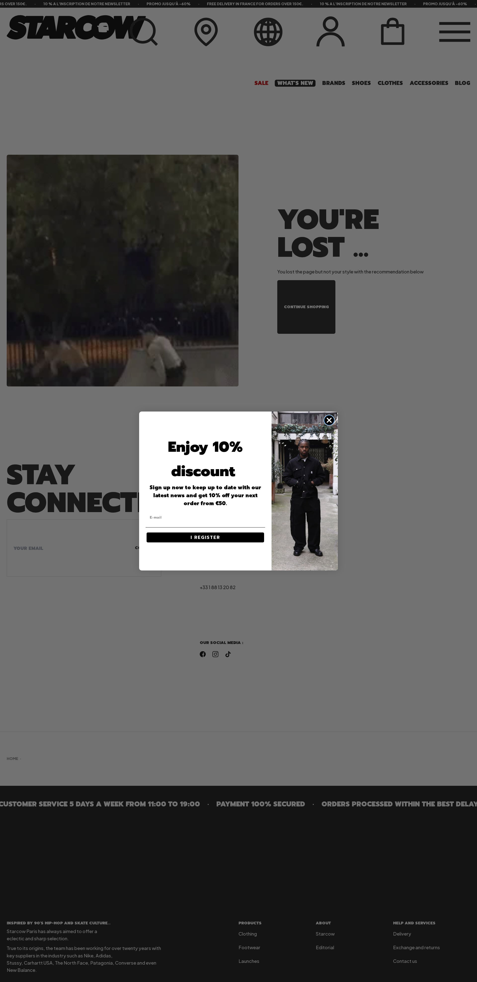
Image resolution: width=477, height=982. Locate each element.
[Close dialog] (329, 420)
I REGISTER (205, 537)
